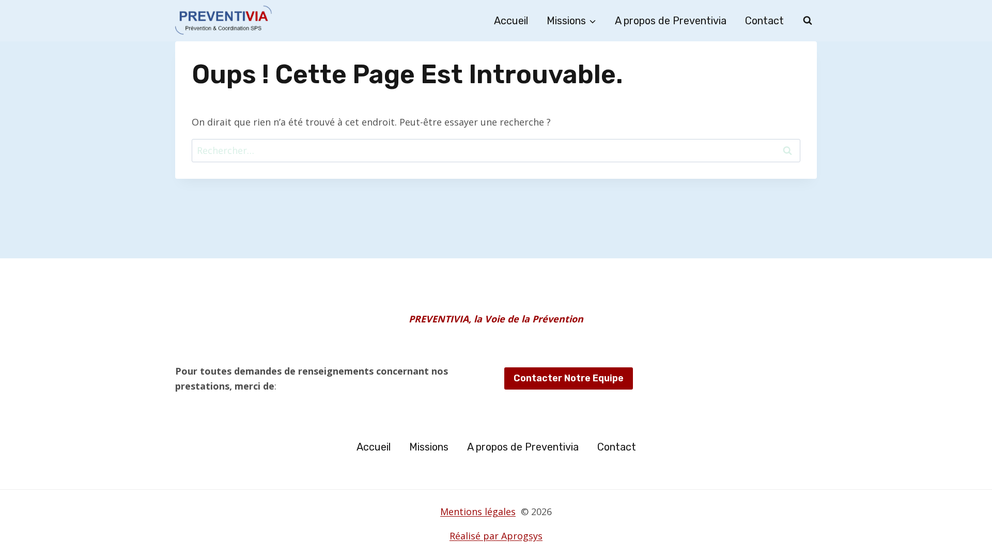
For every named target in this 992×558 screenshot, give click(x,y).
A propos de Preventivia (670, 20)
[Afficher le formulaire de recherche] (807, 20)
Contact (764, 20)
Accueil (511, 20)
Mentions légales (478, 511)
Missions (428, 447)
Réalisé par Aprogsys (496, 536)
